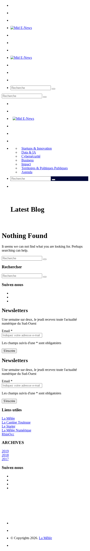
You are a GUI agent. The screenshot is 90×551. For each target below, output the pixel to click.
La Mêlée (8, 418)
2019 (5, 451)
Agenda (26, 172)
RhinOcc (8, 434)
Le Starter (8, 426)
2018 (5, 455)
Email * (7, 331)
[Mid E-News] (21, 28)
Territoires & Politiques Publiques (44, 168)
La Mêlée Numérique (16, 430)
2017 (5, 459)
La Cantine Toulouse (16, 422)
